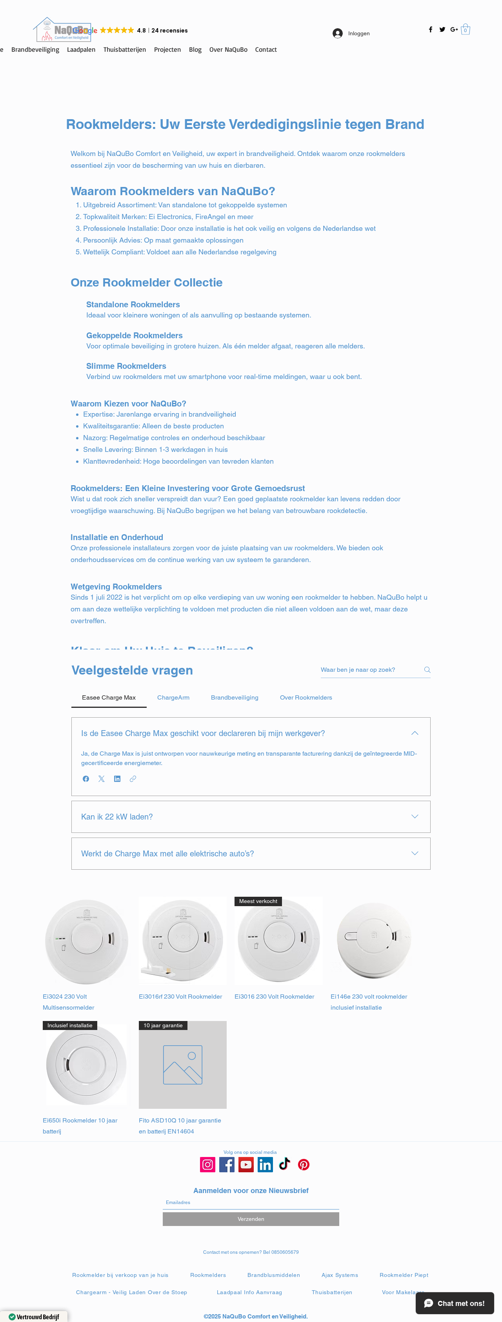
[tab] (109, 697)
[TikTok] (284, 1164)
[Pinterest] (303, 1164)
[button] (465, 29)
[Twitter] (442, 29)
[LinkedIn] (265, 1164)
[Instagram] (207, 1164)
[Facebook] (431, 29)
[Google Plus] (454, 29)
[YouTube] (246, 1164)
